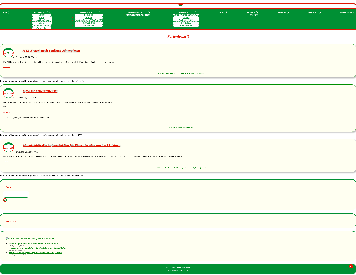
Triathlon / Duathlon (41, 25)
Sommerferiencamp (186, 73)
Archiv (221, 12)
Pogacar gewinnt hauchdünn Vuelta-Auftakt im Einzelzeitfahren (38, 248)
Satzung (253, 15)
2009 (180, 128)
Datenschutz (313, 12)
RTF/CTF (88, 15)
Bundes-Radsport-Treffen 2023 (89, 20)
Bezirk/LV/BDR (186, 20)
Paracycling (41, 28)
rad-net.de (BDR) (46, 238)
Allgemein (182, 12)
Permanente (88, 25)
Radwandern (89, 23)
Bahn (41, 17)
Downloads (186, 23)
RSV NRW (173, 128)
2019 (159, 73)
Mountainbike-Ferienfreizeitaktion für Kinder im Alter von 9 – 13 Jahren (71, 145)
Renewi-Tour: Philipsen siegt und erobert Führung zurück (35, 252)
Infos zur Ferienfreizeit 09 (40, 91)
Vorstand (250, 12)
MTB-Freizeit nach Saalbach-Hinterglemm (51, 50)
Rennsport (38, 12)
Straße (42, 15)
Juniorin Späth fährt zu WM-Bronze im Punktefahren (33, 243)
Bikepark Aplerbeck (186, 168)
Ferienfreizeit (200, 73)
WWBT (88, 17)
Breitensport (85, 12)
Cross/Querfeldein (42, 20)
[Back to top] (351, 266)
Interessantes (186, 25)
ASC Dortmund (167, 73)
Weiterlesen (6, 67)
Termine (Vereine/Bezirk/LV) (186, 15)
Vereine (186, 17)
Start (5, 12)
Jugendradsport (134, 12)
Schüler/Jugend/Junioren (138, 15)
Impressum (281, 12)
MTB (41, 23)
